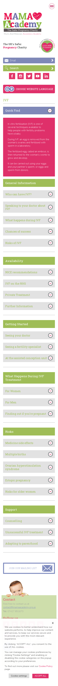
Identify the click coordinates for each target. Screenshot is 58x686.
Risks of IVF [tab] (13, 243)
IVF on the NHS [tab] (15, 283)
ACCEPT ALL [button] (40, 676)
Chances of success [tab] (18, 231)
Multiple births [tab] (15, 454)
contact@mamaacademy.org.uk (19, 607)
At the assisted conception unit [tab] (26, 358)
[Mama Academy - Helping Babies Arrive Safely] (22, 22)
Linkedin (46, 76)
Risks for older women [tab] (20, 491)
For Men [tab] (10, 402)
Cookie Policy (46, 666)
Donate (47, 46)
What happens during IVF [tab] (23, 220)
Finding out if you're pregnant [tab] (25, 414)
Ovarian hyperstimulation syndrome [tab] (23, 467)
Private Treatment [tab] (17, 295)
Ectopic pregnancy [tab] (17, 480)
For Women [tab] (13, 391)
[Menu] (51, 6)
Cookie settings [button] (19, 675)
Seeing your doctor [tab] (17, 335)
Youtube (37, 76)
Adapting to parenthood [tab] (21, 543)
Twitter (29, 76)
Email (13, 60)
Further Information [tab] (19, 306)
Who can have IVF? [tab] (18, 194)
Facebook (12, 76)
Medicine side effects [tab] (19, 443)
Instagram (20, 76)
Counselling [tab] (13, 521)
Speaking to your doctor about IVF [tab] (25, 207)
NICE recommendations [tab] (21, 272)
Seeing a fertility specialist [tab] (23, 347)
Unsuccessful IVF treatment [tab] (24, 532)
